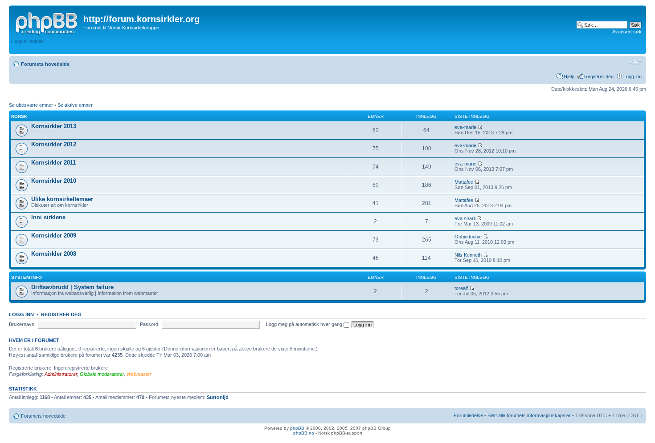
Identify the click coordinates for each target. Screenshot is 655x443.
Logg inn (632, 76)
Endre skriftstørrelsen (635, 62)
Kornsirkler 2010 (53, 180)
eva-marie (465, 127)
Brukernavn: (22, 324)
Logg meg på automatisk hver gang (305, 324)
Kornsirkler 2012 (53, 144)
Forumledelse (468, 415)
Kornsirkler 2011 (53, 162)
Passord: (150, 324)
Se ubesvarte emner (31, 105)
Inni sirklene (48, 217)
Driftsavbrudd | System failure (72, 287)
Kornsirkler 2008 (53, 253)
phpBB (297, 428)
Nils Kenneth (468, 255)
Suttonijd (218, 397)
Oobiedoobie (468, 236)
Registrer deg (599, 76)
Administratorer (61, 374)
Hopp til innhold (27, 41)
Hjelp (569, 76)
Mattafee (463, 182)
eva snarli (464, 218)
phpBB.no (303, 433)
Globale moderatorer (102, 374)
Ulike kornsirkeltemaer (62, 199)
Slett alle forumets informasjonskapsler (529, 415)
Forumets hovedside (45, 64)
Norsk (19, 116)
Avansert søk (627, 31)
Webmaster (139, 374)
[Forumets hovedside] (47, 22)
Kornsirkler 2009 (53, 235)
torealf (461, 288)
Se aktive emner (75, 105)
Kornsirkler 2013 (53, 126)
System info (26, 277)
